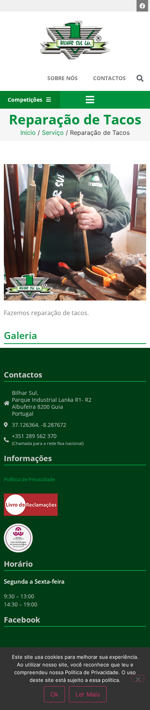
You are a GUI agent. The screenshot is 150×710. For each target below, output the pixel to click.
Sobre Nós (62, 78)
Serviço (53, 132)
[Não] (137, 678)
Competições (25, 99)
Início (28, 132)
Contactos (109, 78)
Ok (54, 694)
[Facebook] (142, 6)
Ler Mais (87, 694)
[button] (139, 78)
